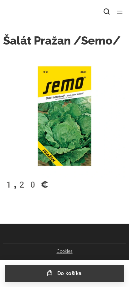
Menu (119, 11)
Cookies (65, 251)
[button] (106, 11)
